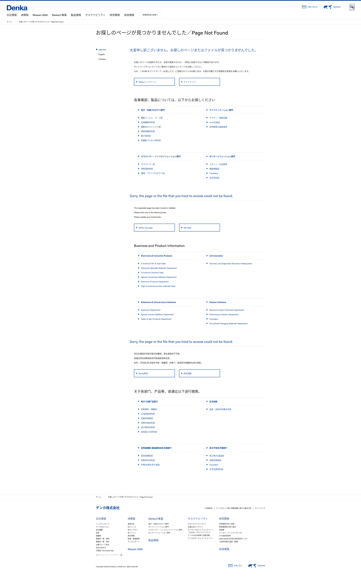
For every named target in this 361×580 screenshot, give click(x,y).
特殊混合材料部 (148, 460)
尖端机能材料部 (148, 413)
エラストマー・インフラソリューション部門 (165, 530)
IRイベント (132, 532)
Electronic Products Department (155, 281)
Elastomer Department (150, 309)
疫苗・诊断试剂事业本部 (220, 409)
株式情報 (131, 535)
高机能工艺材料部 (149, 431)
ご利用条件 (208, 508)
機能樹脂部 (214, 168)
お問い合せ (238, 565)
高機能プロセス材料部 (151, 140)
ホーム (9, 21)
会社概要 (99, 530)
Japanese (102, 49)
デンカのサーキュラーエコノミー (200, 538)
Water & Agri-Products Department (156, 318)
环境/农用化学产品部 (150, 464)
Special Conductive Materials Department (159, 277)
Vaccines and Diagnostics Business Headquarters (230, 263)
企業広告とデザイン (195, 527)
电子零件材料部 (148, 427)
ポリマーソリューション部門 (159, 532)
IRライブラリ (133, 530)
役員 (97, 532)
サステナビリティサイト (197, 524)
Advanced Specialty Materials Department (159, 268)
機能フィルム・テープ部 (152, 117)
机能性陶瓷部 (147, 418)
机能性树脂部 (215, 460)
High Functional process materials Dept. (158, 286)
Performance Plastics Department (223, 314)
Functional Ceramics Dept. (152, 272)
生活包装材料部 (216, 469)
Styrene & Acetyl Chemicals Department (226, 309)
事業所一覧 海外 (102, 541)
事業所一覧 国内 (102, 538)
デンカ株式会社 (108, 507)
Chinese (101, 59)
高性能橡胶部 (147, 455)
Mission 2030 (40, 15)
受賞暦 (221, 530)
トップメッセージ (102, 524)
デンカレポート (134, 541)
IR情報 (24, 15)
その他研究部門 (225, 535)
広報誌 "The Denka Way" (105, 550)
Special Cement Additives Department (157, 314)
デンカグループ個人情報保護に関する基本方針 (233, 508)
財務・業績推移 (134, 538)
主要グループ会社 (102, 544)
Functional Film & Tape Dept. (153, 263)
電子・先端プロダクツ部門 (158, 524)
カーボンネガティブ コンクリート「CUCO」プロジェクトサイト (200, 531)
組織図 (98, 535)
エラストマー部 (148, 164)
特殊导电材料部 (148, 422)
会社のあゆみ (101, 547)
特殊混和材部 (147, 168)
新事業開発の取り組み (227, 527)
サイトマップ (260, 508)
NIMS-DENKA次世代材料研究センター (233, 538)
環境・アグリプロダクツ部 (153, 173)
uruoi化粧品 (214, 122)
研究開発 (115, 15)
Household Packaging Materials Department (228, 323)
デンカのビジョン (102, 527)
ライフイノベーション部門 (158, 527)
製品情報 (76, 15)
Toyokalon (213, 173)
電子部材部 (146, 135)
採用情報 (129, 15)
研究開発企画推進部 (218, 126)
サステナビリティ (95, 15)
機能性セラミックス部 (151, 126)
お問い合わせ (312, 7)
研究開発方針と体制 (226, 524)
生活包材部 (214, 177)
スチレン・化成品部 (218, 164)
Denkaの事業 (59, 15)
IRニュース (132, 527)
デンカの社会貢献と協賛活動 (199, 535)
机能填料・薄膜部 (149, 409)
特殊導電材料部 (148, 131)
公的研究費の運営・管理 (228, 541)
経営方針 (131, 524)
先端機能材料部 (148, 122)
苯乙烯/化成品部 (216, 455)
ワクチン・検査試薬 (218, 117)
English (101, 54)
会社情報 (12, 15)
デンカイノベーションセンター (231, 532)
